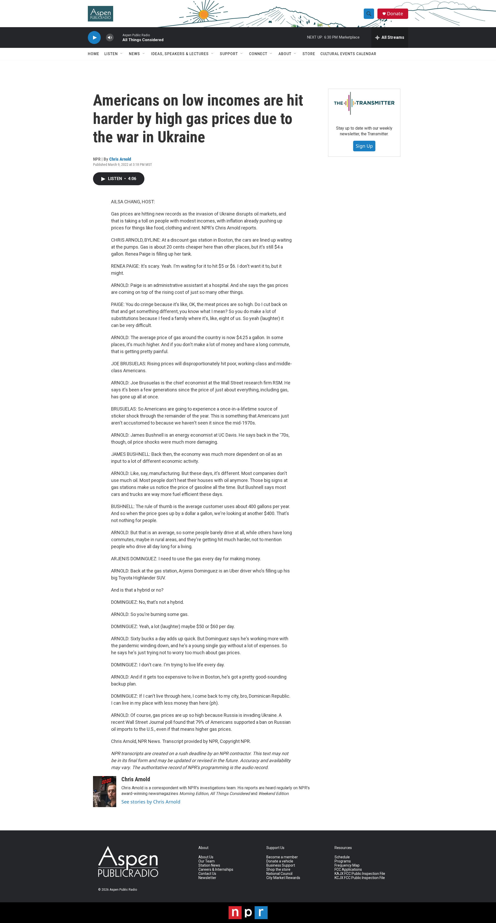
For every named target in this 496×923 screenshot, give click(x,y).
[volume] (109, 37)
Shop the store (278, 870)
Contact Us (207, 874)
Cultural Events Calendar (348, 54)
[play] (94, 38)
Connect (258, 54)
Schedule (342, 857)
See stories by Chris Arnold (150, 802)
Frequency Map (347, 865)
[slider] (118, 37)
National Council (279, 874)
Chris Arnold (120, 159)
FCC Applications (348, 870)
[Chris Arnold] (104, 791)
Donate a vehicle (279, 861)
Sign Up (364, 146)
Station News (209, 865)
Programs (343, 861)
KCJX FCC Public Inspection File (360, 878)
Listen (111, 54)
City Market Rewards (283, 878)
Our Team (206, 861)
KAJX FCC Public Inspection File (360, 874)
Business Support (280, 865)
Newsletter (207, 878)
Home (93, 54)
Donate (395, 13)
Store (309, 54)
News (134, 54)
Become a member (282, 857)
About (284, 54)
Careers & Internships (215, 870)
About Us (205, 857)
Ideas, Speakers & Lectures (180, 54)
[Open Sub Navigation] (122, 54)
